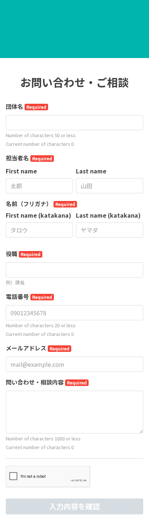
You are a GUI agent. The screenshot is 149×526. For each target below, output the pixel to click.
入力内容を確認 (74, 506)
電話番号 (29, 296)
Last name (91, 171)
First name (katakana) (38, 215)
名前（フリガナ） (40, 203)
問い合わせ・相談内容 (46, 382)
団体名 (26, 106)
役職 (23, 253)
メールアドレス (37, 348)
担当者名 (29, 157)
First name (21, 171)
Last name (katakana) (108, 215)
